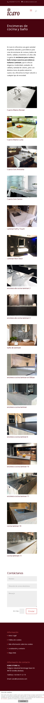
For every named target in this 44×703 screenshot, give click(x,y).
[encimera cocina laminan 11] (22, 494)
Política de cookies (15, 640)
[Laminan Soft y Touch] (22, 226)
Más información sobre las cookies (21, 644)
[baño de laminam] (22, 345)
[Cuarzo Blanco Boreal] (22, 107)
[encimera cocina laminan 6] (22, 434)
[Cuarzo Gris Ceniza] (22, 197)
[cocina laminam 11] (22, 553)
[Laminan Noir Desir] (22, 256)
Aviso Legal (12, 635)
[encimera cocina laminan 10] (22, 464)
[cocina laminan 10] (22, 523)
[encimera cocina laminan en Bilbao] (22, 375)
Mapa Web (12, 653)
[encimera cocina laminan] (22, 405)
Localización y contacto (17, 648)
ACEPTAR (23, 701)
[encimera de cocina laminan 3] (22, 315)
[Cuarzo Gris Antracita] (22, 167)
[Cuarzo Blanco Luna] (22, 137)
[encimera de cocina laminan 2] (22, 286)
